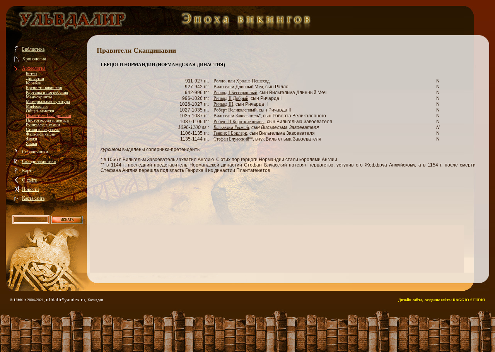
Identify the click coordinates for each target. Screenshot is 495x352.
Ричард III (223, 104)
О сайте (29, 180)
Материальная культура (48, 101)
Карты (28, 170)
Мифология (37, 106)
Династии (35, 78)
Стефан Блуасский (231, 139)
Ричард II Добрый (230, 98)
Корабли (33, 83)
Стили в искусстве (43, 129)
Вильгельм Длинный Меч (238, 86)
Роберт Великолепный (234, 110)
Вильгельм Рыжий (231, 127)
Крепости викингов (44, 87)
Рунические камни (43, 124)
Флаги (31, 138)
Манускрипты (39, 96)
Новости (30, 189)
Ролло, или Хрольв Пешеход (241, 81)
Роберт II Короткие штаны (239, 121)
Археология (34, 68)
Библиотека (33, 49)
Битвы (31, 73)
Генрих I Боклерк (230, 133)
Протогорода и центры (47, 120)
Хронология (34, 59)
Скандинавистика (39, 161)
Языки (31, 143)
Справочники (35, 152)
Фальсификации (40, 134)
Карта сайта (33, 198)
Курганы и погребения (47, 92)
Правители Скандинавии (48, 115)
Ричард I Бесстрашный (235, 92)
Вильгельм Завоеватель (236, 115)
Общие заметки (40, 110)
